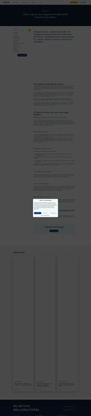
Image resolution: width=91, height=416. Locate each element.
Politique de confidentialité (45, 215)
